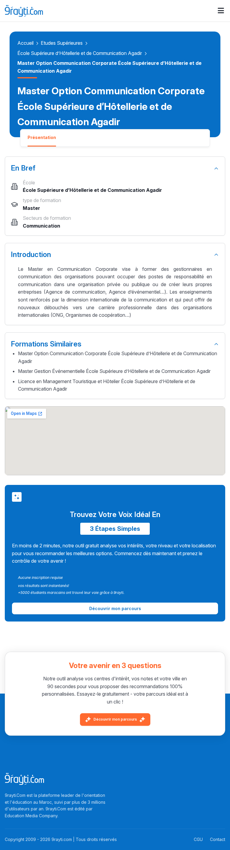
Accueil (25, 43)
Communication (41, 226)
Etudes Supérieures (62, 43)
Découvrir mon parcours (115, 719)
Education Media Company (31, 815)
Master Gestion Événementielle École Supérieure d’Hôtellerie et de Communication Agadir (114, 371)
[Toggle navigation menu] (221, 10)
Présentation (42, 137)
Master (31, 208)
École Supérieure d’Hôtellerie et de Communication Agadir (79, 53)
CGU (198, 839)
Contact (217, 839)
